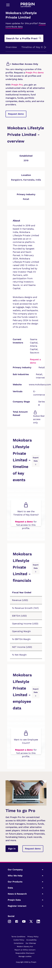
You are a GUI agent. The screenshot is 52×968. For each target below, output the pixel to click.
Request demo (16, 114)
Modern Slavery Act (25, 946)
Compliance (18, 943)
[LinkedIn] (38, 921)
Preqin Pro (17, 84)
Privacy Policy (32, 937)
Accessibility (31, 940)
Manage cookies (25, 956)
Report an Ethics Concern (25, 950)
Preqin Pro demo (35, 72)
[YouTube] (24, 921)
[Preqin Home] (27, 5)
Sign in (12, 848)
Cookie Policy (18, 940)
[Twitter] (31, 921)
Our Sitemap (31, 943)
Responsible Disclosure (25, 953)
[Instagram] (9, 921)
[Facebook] (16, 921)
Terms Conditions (18, 937)
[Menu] (7, 5)
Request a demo (24, 521)
